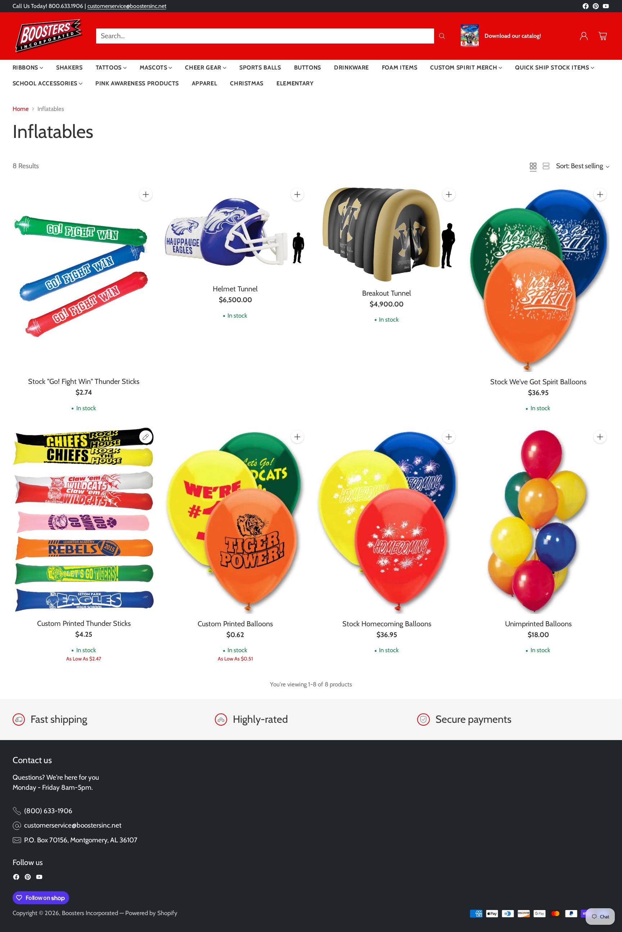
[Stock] (84, 278)
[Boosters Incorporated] (49, 36)
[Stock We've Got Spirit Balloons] (538, 278)
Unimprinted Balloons (538, 623)
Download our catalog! (512, 36)
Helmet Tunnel (235, 288)
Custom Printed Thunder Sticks (84, 623)
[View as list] (546, 166)
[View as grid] (533, 166)
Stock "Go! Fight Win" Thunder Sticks (83, 381)
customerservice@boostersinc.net (126, 6)
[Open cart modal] (602, 36)
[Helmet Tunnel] (235, 232)
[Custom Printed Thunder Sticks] (84, 520)
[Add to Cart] (145, 194)
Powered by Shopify (151, 913)
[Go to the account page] (584, 36)
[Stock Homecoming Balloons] (386, 520)
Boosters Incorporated (90, 913)
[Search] (442, 36)
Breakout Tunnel (386, 293)
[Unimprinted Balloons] (538, 520)
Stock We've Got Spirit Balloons (538, 381)
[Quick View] (145, 210)
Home (21, 108)
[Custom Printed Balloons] (235, 520)
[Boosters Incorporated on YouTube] (605, 8)
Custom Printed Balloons (235, 623)
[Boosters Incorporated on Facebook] (585, 8)
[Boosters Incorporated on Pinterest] (595, 8)
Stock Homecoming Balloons (386, 623)
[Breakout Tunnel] (386, 234)
